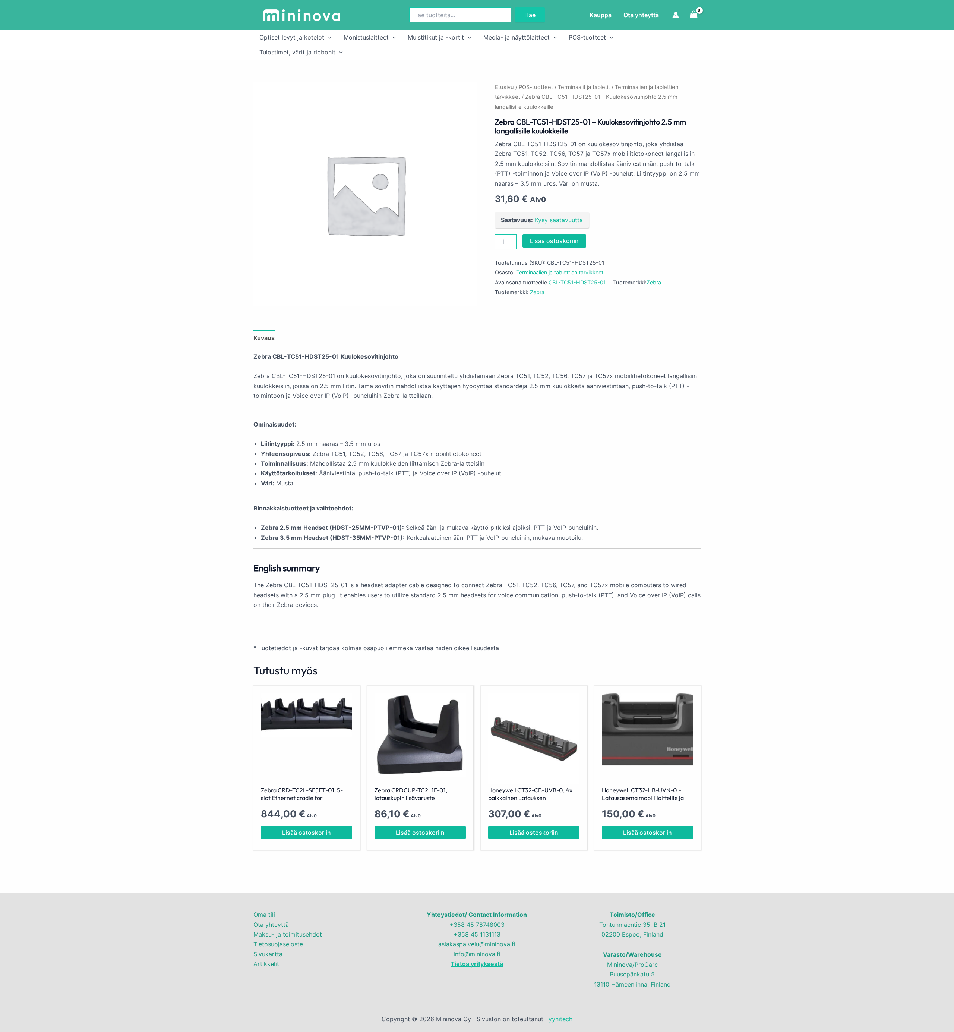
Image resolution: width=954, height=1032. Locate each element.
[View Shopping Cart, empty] (693, 15)
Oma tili (264, 914)
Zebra (654, 282)
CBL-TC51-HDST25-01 (577, 282)
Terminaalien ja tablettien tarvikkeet (559, 272)
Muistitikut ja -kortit (436, 37)
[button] (328, 37)
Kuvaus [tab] (264, 338)
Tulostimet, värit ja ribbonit (297, 52)
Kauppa (601, 15)
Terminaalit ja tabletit (584, 87)
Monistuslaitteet (366, 37)
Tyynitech (558, 1019)
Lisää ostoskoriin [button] (306, 832)
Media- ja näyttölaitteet (516, 37)
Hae (530, 15)
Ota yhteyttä (641, 15)
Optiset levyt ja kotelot (291, 37)
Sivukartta (267, 954)
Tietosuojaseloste (278, 944)
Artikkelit (266, 964)
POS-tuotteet (587, 37)
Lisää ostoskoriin (554, 241)
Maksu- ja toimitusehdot (287, 934)
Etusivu (504, 87)
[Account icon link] (675, 15)
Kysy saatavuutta (559, 220)
